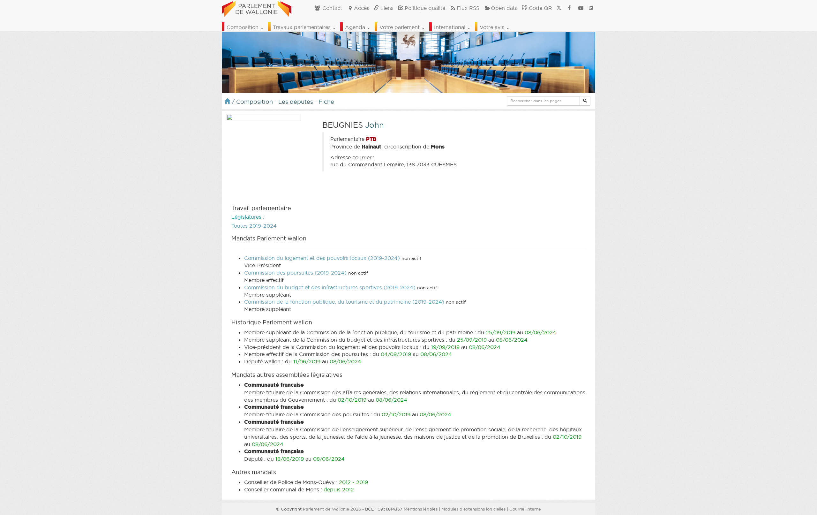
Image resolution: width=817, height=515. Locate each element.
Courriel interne (525, 508)
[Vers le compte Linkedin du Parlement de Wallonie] (591, 8)
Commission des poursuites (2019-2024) (295, 272)
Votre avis (493, 27)
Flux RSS (468, 8)
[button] (585, 101)
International (450, 27)
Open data (504, 8)
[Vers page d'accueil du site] (256, 8)
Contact (331, 8)
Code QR (539, 8)
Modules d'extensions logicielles (473, 508)
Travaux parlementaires (302, 27)
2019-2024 (263, 226)
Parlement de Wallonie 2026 (332, 508)
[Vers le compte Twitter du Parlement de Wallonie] (558, 8)
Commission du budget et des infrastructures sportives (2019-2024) (330, 287)
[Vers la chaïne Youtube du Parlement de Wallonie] (581, 8)
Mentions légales (421, 508)
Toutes (239, 226)
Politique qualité (424, 8)
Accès (361, 8)
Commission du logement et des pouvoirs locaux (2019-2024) (322, 258)
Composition (243, 27)
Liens (386, 8)
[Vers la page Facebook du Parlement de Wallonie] (569, 8)
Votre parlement (400, 27)
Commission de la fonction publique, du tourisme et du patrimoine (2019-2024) (344, 302)
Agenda (356, 27)
